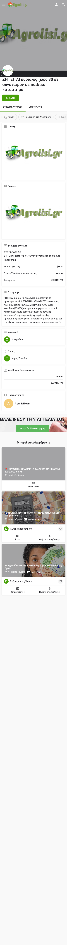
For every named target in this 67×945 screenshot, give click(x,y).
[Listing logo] (7, 70)
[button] (32, 428)
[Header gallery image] (33, 35)
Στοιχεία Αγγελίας (12, 107)
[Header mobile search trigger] (63, 5)
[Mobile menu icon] (4, 5)
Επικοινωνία (35, 107)
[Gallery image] (33, 154)
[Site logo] (18, 5)
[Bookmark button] (60, 528)
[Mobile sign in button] (56, 5)
